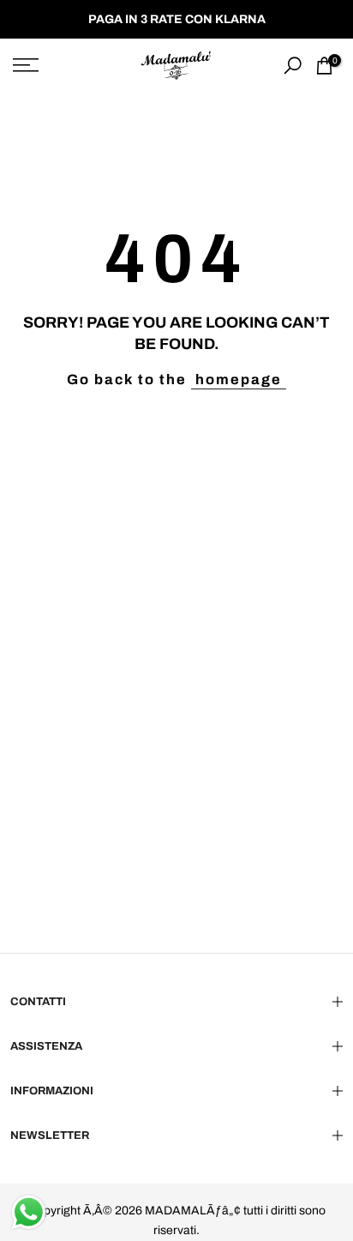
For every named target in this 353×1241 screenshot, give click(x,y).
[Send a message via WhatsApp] (29, 1212)
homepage (238, 379)
